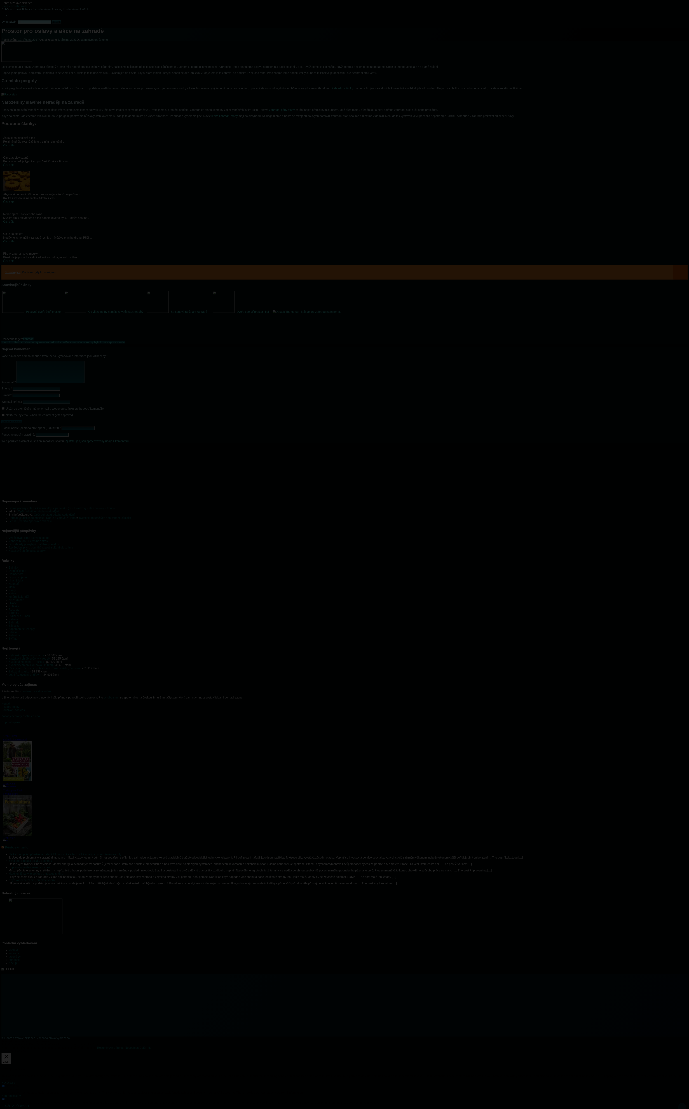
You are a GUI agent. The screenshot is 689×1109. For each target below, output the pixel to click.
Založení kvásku (19, 671)
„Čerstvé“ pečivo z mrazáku (35, 521)
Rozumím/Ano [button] (106, 1047)
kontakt (13, 950)
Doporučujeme (98, 39)
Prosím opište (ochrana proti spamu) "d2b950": (31, 428)
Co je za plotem (13, 233)
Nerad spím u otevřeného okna (22, 214)
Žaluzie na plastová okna (19, 137)
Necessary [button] (8, 1082)
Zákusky (14, 625)
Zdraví (13, 632)
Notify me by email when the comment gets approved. (39, 415)
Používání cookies (13, 710)
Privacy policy (10, 706)
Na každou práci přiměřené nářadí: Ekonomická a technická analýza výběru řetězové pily (65, 854)
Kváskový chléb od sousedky (27, 550)
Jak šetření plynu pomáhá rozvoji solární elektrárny (41, 547)
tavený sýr (15, 956)
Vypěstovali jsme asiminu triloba (29, 537)
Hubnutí (14, 583)
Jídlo (12, 587)
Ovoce (13, 603)
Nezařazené (16, 599)
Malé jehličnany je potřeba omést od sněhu (36, 873)
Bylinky (13, 567)
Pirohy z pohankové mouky (20, 253)
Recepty (14, 609)
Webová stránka (11, 401)
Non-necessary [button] (11, 1095)
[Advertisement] (109, 471)
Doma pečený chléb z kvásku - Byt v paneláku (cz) (40, 508)
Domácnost (16, 574)
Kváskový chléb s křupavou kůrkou (31, 665)
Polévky (14, 606)
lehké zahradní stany (224, 116)
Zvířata (13, 638)
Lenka (13, 521)
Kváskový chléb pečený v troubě (94, 508)
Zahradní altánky (342, 88)
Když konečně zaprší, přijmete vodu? (32, 880)
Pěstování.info (17, 847)
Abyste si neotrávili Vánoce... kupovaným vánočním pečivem (41, 194)
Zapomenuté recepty (22, 628)
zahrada (28, 339)
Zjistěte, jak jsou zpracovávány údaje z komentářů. (97, 441)
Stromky (14, 612)
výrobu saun (111, 697)
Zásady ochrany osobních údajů (21, 716)
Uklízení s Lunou (19, 616)
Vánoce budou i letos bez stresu (29, 541)
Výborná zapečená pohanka (26, 655)
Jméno (6, 388)
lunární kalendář (19, 596)
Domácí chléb (17, 570)
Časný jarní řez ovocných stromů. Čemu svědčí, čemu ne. (45, 668)
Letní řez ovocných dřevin (25, 674)
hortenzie (14, 959)
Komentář (8, 382)
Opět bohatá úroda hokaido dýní (38, 511)
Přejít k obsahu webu (14, 6)
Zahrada (14, 622)
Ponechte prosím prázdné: (18, 434)
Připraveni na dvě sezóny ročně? (29, 867)
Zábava (13, 619)
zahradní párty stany (282, 109)
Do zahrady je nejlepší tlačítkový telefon (34, 544)
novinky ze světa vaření (36, 691)
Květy (12, 590)
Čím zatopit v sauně (15, 157)
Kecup (13, 963)
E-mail (6, 395)
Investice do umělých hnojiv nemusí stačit (104, 517)
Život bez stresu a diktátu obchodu (30, 860)
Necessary (12, 1086)
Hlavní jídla (16, 580)
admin (85, 39)
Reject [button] (120, 1047)
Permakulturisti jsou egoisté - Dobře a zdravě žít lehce (43, 517)
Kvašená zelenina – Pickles (26, 661)
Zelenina (14, 635)
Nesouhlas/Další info (138, 1047)
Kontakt (6, 703)
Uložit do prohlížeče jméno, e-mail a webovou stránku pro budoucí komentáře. (55, 408)
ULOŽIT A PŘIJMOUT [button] (15, 1105)
